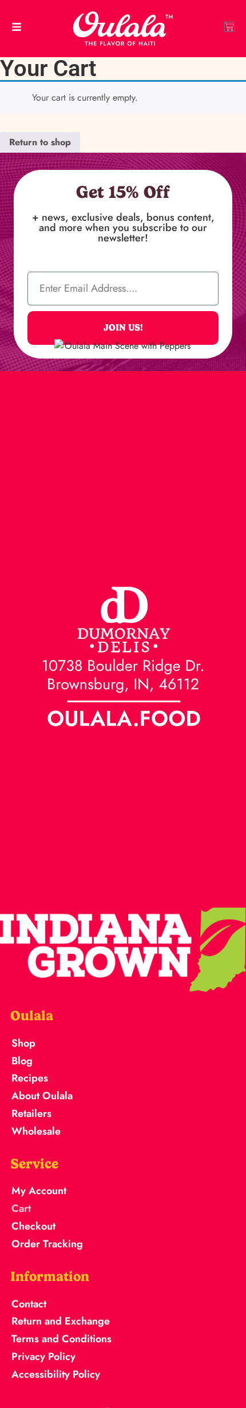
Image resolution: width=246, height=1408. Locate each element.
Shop (23, 1043)
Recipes (29, 1078)
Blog (22, 1060)
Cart (21, 1208)
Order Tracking (47, 1243)
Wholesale (36, 1131)
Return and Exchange (60, 1321)
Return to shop (40, 142)
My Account (38, 1190)
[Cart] (229, 27)
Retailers (31, 1113)
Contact (28, 1303)
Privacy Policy (43, 1356)
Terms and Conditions (61, 1338)
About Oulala (42, 1095)
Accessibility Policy (55, 1374)
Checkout (33, 1226)
